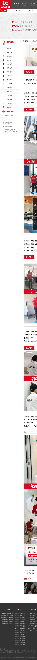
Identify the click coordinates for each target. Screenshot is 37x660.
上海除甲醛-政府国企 (20, 619)
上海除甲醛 (29, 10)
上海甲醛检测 (16, 10)
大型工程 (9, 52)
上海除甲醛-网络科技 (20, 636)
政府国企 (9, 60)
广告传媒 (9, 95)
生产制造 (9, 83)
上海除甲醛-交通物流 (20, 634)
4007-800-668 (9, 115)
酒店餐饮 (9, 75)
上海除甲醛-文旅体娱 (20, 640)
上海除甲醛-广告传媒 (20, 638)
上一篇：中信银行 (29, 570)
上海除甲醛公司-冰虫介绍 (7, 613)
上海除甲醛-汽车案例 (20, 642)
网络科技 (9, 91)
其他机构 (9, 107)
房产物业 (9, 79)
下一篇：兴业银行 (29, 573)
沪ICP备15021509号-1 (30, 657)
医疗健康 (9, 72)
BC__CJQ (7, 119)
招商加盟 (33, 609)
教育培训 (9, 64)
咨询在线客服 (8, 126)
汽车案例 (9, 103)
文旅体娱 (9, 99)
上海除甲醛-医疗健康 (20, 626)
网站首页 (16, 4)
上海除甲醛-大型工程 (20, 615)
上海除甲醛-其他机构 (20, 644)
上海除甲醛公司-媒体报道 (7, 621)
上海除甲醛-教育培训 (20, 621)
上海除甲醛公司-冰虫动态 (7, 617)
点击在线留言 (8, 123)
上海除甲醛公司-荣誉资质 (7, 615)
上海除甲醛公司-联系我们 (7, 624)
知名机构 (9, 56)
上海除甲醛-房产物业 (20, 630)
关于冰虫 (24, 4)
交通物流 (9, 87)
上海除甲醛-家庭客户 (20, 613)
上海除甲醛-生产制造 (20, 632)
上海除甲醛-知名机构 (20, 617)
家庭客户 (9, 48)
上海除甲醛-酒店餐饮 (20, 628)
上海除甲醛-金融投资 (20, 624)
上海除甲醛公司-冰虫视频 (7, 619)
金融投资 (9, 68)
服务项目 (32, 4)
